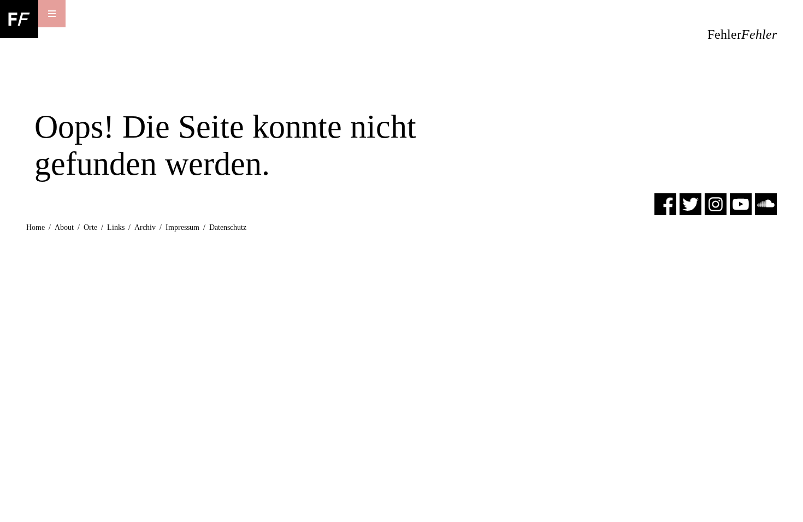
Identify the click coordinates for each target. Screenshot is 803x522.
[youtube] (741, 203)
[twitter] (690, 203)
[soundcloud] (766, 203)
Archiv (145, 227)
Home (35, 227)
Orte (90, 227)
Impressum (182, 227)
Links (116, 227)
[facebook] (665, 203)
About (64, 227)
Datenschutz (227, 227)
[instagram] (716, 203)
